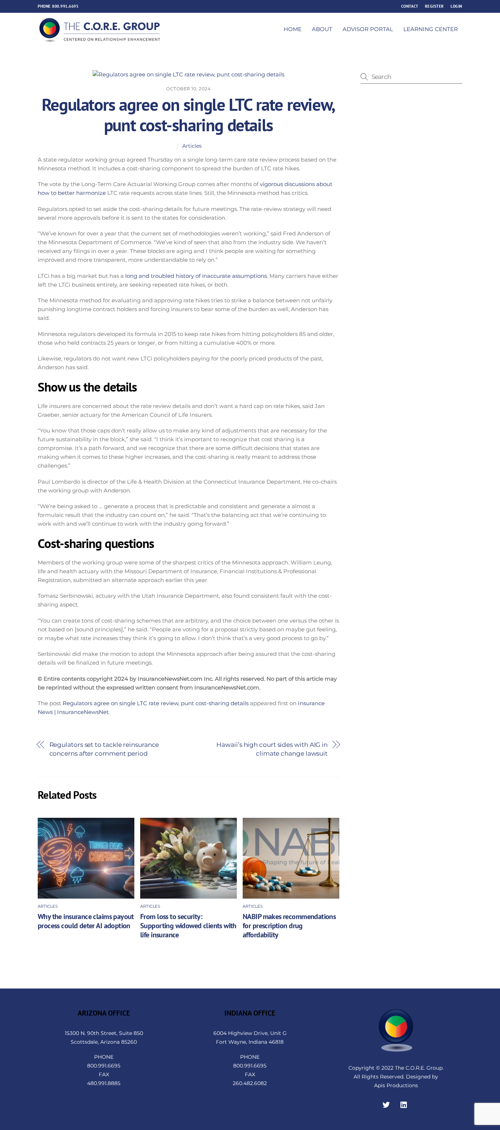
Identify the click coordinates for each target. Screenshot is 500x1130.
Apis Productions (396, 1085)
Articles (192, 146)
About (322, 29)
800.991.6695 (65, 6)
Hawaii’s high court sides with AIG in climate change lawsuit (272, 749)
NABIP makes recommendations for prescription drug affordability (289, 925)
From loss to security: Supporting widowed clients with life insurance (188, 925)
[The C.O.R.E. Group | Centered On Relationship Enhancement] (100, 39)
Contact (409, 6)
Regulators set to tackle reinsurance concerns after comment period (104, 749)
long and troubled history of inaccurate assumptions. (196, 275)
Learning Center (430, 29)
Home (293, 29)
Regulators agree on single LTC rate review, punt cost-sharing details (188, 115)
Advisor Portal (368, 29)
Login (456, 6)
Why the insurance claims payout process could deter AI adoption (86, 921)
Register (434, 6)
